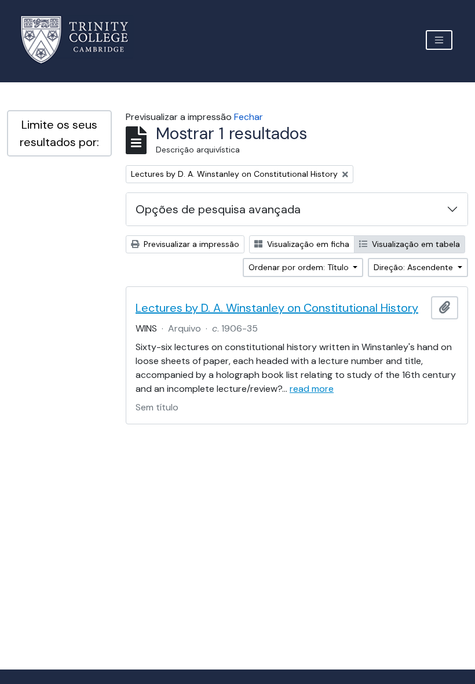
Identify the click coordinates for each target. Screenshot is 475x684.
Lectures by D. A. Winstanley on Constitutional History (277, 308)
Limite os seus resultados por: (59, 133)
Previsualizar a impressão (190, 244)
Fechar (248, 117)
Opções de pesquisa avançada (218, 209)
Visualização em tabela (415, 244)
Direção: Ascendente (414, 267)
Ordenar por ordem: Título (300, 267)
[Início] (81, 39)
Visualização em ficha (307, 244)
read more (312, 389)
